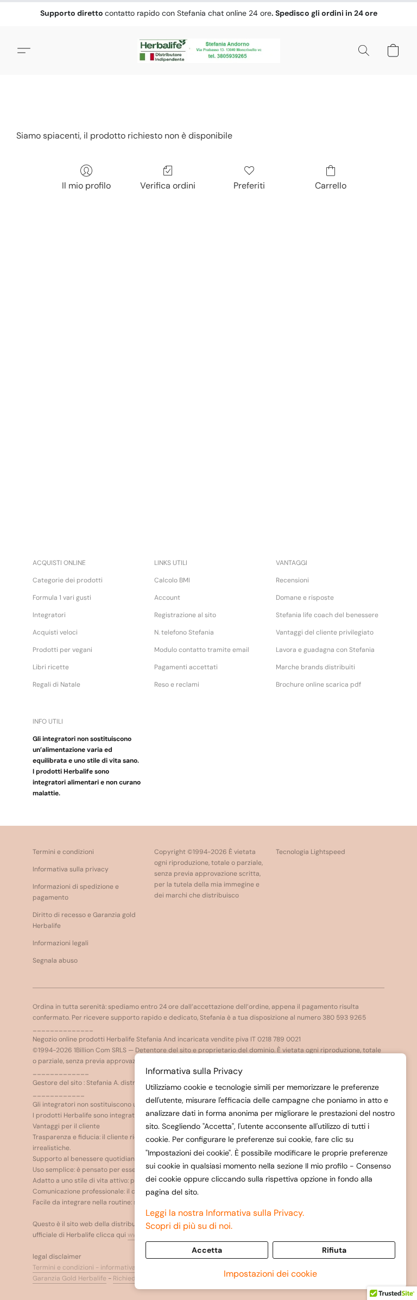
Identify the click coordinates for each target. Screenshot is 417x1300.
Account (167, 597)
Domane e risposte (305, 597)
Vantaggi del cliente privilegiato (325, 632)
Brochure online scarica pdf (318, 684)
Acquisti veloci (55, 632)
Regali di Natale (56, 684)
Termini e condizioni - (66, 1267)
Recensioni (292, 580)
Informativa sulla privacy (71, 869)
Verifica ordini (167, 185)
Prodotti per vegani (62, 649)
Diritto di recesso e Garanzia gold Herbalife (84, 920)
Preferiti (249, 185)
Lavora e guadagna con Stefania (325, 649)
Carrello (330, 185)
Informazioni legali (61, 943)
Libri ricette (51, 667)
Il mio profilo (86, 185)
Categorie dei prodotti (68, 580)
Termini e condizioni (63, 851)
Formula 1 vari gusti (62, 597)
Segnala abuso (55, 960)
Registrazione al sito (185, 615)
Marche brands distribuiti (315, 667)
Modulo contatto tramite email (201, 649)
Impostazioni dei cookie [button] (270, 1273)
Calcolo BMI (172, 580)
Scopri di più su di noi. (189, 1226)
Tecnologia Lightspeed (310, 851)
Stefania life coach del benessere (327, 615)
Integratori (49, 615)
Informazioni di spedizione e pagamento (76, 892)
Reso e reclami (176, 684)
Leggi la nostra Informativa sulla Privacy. (225, 1213)
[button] (208, 51)
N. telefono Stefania (184, 632)
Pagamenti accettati (186, 667)
